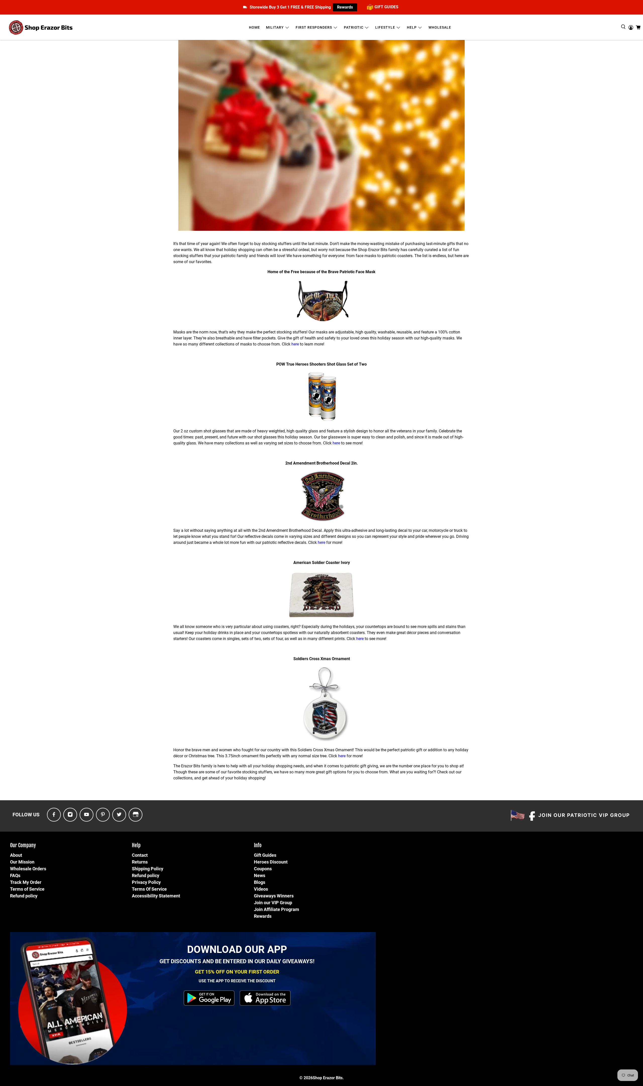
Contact (140, 855)
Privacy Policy (146, 882)
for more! (334, 542)
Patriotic (353, 27)
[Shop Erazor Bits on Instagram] (70, 815)
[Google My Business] (136, 815)
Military (275, 27)
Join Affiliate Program (276, 909)
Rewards (345, 7)
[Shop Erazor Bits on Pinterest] (102, 815)
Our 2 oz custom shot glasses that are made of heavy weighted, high (234, 431)
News (259, 875)
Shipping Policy (147, 868)
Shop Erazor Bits (328, 1077)
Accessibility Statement (156, 895)
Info (257, 845)
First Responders (314, 27)
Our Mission (22, 862)
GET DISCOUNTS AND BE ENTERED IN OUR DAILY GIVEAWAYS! (236, 961)
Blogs (259, 882)
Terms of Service (27, 889)
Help (412, 27)
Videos (261, 889)
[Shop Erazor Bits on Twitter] (119, 815)
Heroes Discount (271, 862)
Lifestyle (385, 27)
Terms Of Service (149, 889)
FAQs (15, 875)
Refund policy (23, 895)
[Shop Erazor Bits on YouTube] (86, 815)
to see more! (351, 443)
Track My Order (25, 882)
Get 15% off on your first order (237, 972)
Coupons (263, 868)
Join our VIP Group (273, 902)
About (16, 855)
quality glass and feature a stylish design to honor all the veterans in (356, 431)
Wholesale (439, 27)
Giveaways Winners (274, 895)
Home (254, 27)
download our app (237, 949)
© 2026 (306, 1077)
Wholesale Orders (28, 868)
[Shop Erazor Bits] (41, 27)
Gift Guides (265, 855)
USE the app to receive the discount (237, 981)
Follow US (26, 815)
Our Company (23, 845)
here (294, 344)
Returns (140, 862)
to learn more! (312, 344)
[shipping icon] (245, 7)
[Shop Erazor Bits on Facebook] (54, 815)
